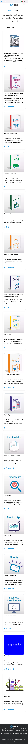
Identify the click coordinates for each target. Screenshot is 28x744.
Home (10, 10)
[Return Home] (14, 4)
